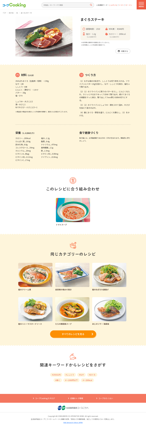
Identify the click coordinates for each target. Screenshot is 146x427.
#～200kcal (87, 380)
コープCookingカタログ (45, 398)
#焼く (57, 380)
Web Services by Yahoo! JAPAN (73, 422)
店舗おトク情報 (76, 398)
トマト (121, 5)
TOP (4, 13)
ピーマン (129, 5)
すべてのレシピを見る (73, 334)
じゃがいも (113, 5)
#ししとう (70, 374)
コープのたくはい (105, 398)
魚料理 (11, 13)
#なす (81, 374)
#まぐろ (92, 374)
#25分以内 (56, 374)
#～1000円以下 (71, 380)
